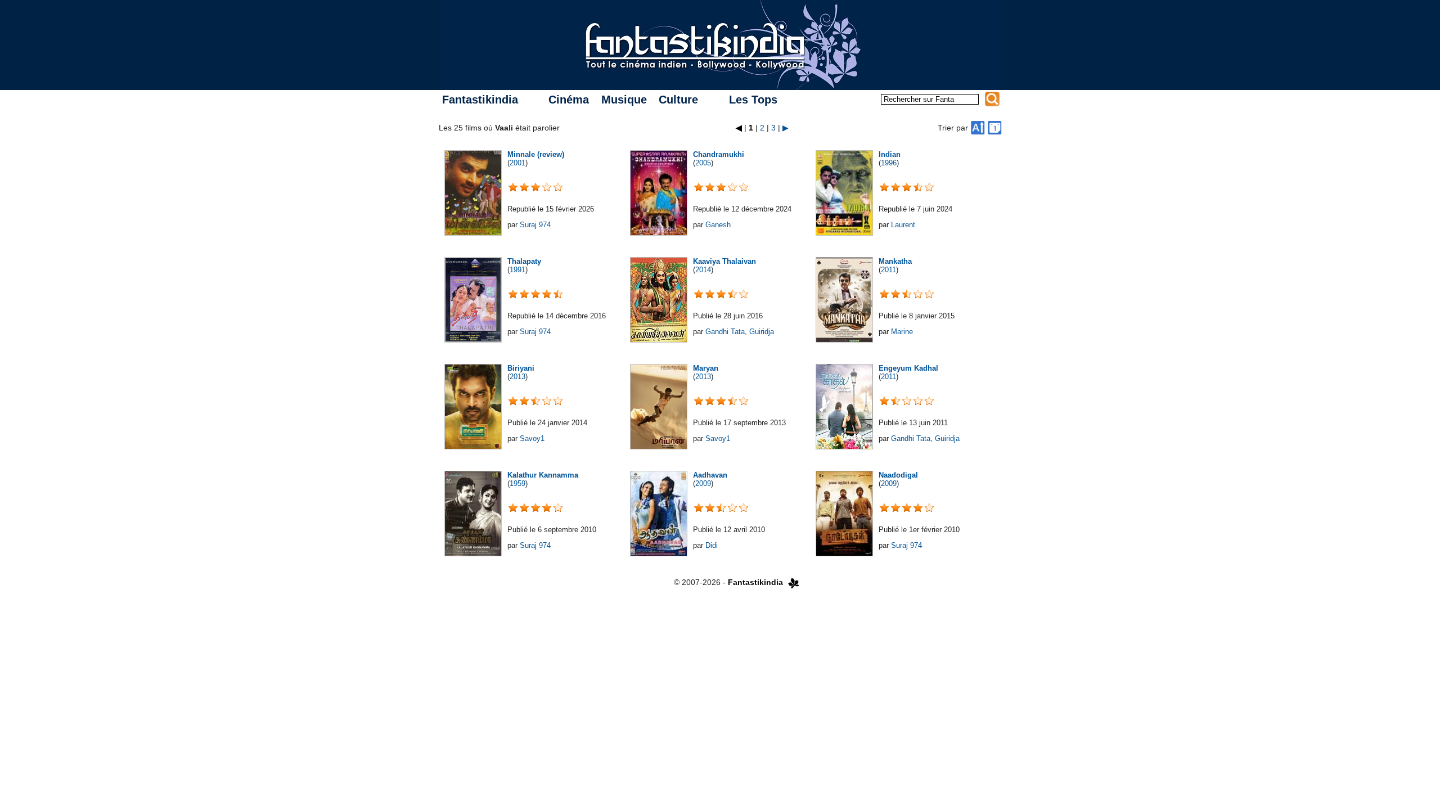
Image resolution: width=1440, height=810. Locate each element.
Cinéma (568, 99)
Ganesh (718, 224)
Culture (678, 99)
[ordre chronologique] (994, 127)
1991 (517, 270)
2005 (703, 163)
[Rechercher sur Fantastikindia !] (992, 99)
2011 (888, 270)
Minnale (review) (535, 154)
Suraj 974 (535, 224)
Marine (902, 331)
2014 (703, 270)
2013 (517, 376)
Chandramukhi (718, 154)
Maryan (705, 368)
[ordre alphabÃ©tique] (977, 127)
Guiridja (761, 331)
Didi (711, 545)
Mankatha (895, 261)
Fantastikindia (480, 99)
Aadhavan (710, 475)
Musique (624, 99)
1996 (889, 163)
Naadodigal (898, 475)
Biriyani (520, 368)
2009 (703, 483)
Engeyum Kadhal (908, 368)
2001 (517, 163)
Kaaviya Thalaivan (724, 261)
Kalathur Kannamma (542, 475)
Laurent (903, 224)
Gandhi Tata (725, 331)
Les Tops (753, 99)
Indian (890, 154)
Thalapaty (524, 261)
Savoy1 (532, 438)
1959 (517, 483)
